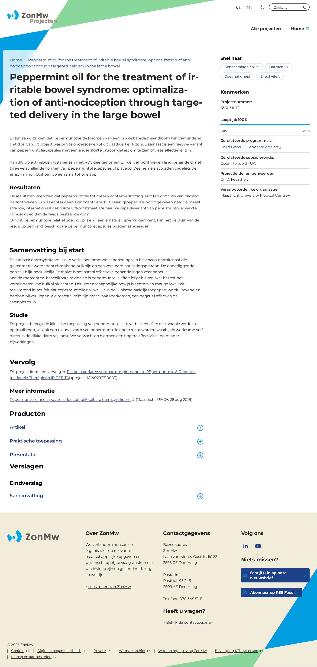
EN (249, 8)
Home (297, 28)
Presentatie (23, 454)
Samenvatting (26, 495)
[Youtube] (258, 546)
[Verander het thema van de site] (262, 7)
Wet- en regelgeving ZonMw (182, 650)
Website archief (132, 650)
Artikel (17, 427)
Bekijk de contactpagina (188, 622)
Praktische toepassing (36, 441)
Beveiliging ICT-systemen (236, 650)
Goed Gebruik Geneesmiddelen (249, 147)
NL (238, 8)
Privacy (100, 650)
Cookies (17, 650)
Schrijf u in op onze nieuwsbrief (268, 575)
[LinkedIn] (245, 546)
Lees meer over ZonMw (109, 587)
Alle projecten (266, 28)
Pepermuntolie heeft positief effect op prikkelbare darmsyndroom (70, 399)
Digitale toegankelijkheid (59, 650)
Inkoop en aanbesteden (31, 656)
